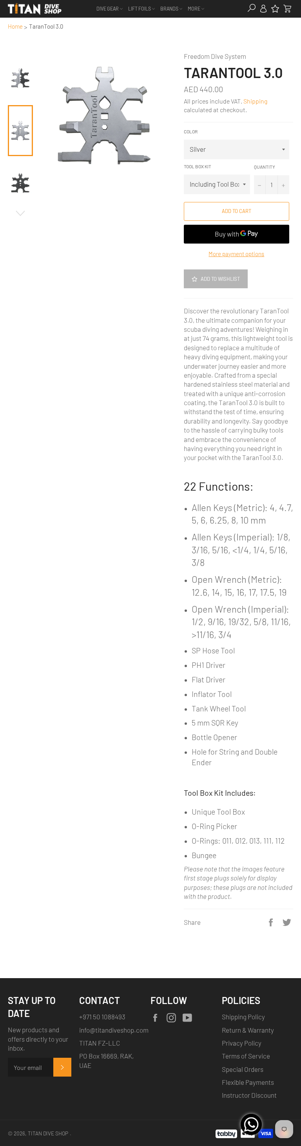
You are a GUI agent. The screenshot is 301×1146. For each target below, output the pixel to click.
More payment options (236, 253)
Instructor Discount (249, 1095)
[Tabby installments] (226, 1132)
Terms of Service (246, 1056)
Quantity (264, 166)
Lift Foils (140, 8)
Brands (169, 8)
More (194, 8)
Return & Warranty (248, 1030)
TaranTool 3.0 (46, 26)
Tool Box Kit (197, 166)
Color (191, 131)
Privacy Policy (241, 1043)
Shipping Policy (243, 1016)
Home (15, 26)
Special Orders (242, 1069)
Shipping (255, 101)
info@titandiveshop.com (114, 1030)
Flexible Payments (248, 1082)
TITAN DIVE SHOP (48, 1133)
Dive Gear (108, 8)
